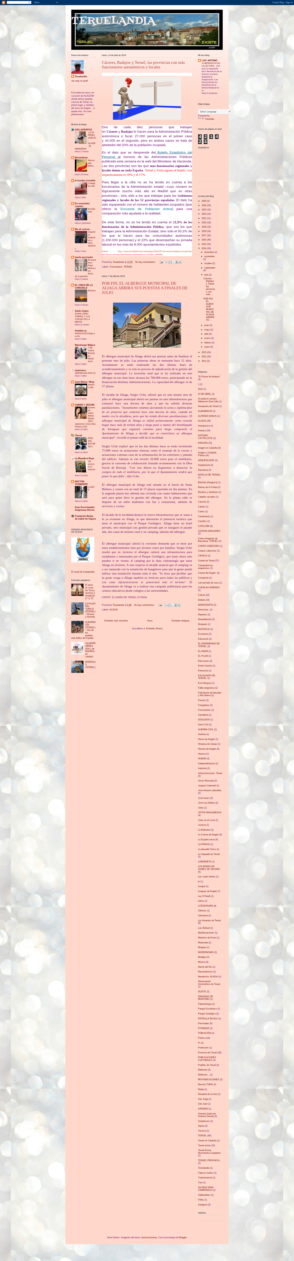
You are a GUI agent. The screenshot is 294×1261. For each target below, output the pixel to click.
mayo (207, 329)
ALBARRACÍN (205, 411)
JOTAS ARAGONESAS (209, 812)
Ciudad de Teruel (206, 560)
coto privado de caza (208, 582)
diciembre (209, 252)
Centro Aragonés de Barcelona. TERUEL (208, 539)
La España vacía (206, 839)
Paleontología (204, 1004)
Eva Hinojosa (204, 683)
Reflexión (202, 1069)
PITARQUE (203, 1028)
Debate (201, 600)
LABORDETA (204, 861)
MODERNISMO (206, 952)
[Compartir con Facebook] (177, 262)
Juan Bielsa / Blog (84, 382)
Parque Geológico (207, 1013)
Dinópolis (202, 624)
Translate (209, 119)
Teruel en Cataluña (207, 1140)
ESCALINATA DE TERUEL (206, 677)
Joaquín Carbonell (207, 785)
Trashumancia (205, 1177)
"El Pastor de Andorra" (209, 376)
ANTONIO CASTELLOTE (205, 436)
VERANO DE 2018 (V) (85, 373)
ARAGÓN (203, 443)
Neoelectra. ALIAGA (208, 976)
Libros (201, 901)
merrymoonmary (149, 1237)
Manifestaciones (206, 932)
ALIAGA (114, 609)
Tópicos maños (205, 1173)
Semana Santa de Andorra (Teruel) (207, 1115)
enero (207, 347)
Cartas (201, 511)
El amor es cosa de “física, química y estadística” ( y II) (90, 591)
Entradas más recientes (116, 620)
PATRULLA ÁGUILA (208, 1018)
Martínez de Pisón (207, 937)
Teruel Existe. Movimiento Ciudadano (209, 1151)
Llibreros (202, 910)
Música (201, 962)
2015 (204, 244)
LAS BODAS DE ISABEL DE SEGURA (209, 867)
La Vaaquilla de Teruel (209, 854)
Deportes (202, 614)
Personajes (203, 1023)
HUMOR (202, 758)
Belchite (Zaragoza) (207, 482)
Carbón (201, 506)
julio (206, 274)
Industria (202, 768)
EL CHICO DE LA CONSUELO (84, 286)
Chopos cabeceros (207, 550)
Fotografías (203, 705)
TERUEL (128, 266)
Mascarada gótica (91, 163)
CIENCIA (202, 555)
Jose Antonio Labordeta (209, 790)
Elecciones (203, 661)
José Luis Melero (206, 802)
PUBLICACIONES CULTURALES (207, 1058)
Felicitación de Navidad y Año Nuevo (209, 694)
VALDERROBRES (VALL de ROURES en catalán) (90, 650)
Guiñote (202, 734)
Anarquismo (204, 425)
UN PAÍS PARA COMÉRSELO (205, 1188)
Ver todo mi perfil (79, 81)
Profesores (203, 1047)
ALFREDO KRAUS (207, 416)
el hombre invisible (85, 180)
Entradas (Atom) (154, 628)
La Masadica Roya (84, 458)
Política (202, 1038)
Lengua (201, 886)
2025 (204, 201)
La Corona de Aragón (208, 834)
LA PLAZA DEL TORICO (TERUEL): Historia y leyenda (90, 610)
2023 (204, 209)
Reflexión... (203, 1074)
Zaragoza (202, 1204)
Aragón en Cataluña (207, 448)
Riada (201, 1089)
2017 (204, 235)
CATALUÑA (203, 526)
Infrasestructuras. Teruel (210, 773)
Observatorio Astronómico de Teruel (209, 982)
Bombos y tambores (208, 492)
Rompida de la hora (207, 1094)
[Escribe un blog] (170, 262)
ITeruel (78, 435)
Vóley (201, 1199)
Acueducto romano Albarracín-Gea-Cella (208, 400)
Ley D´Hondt (204, 896)
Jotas (200, 807)
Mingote (202, 947)
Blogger (182, 1237)
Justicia (202, 825)
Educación (203, 639)
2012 (204, 356)
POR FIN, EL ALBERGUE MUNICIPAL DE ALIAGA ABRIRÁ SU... (208, 309)
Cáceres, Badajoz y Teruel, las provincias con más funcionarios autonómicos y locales (143, 64)
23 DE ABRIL (204, 394)
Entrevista (203, 670)
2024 (204, 205)
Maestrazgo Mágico (85, 345)
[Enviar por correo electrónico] (167, 262)
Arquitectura (204, 465)
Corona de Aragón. (207, 573)
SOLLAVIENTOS (83, 129)
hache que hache (84, 257)
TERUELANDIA (113, 21)
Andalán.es (81, 330)
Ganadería (203, 715)
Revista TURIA (205, 1084)
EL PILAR (203, 656)
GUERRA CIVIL (206, 729)
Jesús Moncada (206, 780)
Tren (200, 1182)
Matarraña (203, 942)
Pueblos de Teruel (207, 1065)
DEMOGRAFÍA (205, 605)
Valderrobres (204, 1195)
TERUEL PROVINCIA (209, 1160)
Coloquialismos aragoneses (205, 566)
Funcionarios (116, 266)
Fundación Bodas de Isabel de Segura (85, 517)
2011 (204, 361)
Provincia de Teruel (207, 1052)
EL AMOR (203, 651)
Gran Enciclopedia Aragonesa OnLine (84, 508)
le (199, 881)
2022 (204, 214)
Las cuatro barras (206, 876)
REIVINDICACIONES (208, 1079)
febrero (208, 342)
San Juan (202, 1104)
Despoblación (204, 619)
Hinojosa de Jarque (207, 744)
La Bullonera (204, 830)
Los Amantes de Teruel (209, 920)
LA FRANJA (204, 844)
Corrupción (203, 578)
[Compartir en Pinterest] (180, 262)
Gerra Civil (203, 724)
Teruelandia (81, 76)
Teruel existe (204, 1145)
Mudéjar (202, 957)
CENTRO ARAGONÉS (209, 531)
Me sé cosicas (82, 229)
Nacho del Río (205, 967)
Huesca (202, 754)
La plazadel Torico (207, 849)
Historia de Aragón (207, 749)
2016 (204, 239)
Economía (203, 634)
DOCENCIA (204, 629)
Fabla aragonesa (206, 688)
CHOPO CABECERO (208, 546)
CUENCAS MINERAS (209, 587)
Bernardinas (81, 157)
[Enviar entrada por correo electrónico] (161, 262)
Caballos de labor (206, 497)
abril (206, 334)
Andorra (202, 430)
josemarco (80, 370)
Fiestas (201, 700)
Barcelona (203, 470)
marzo (207, 338)
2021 (204, 218)
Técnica (202, 1131)
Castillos (202, 521)
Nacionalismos (205, 971)
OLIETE (202, 991)
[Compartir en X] (173, 262)
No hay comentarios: (145, 262)
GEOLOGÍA (204, 719)
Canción (202, 501)
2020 (204, 222)
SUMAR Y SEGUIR (84, 405)
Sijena (201, 1126)
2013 (204, 352)
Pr (199, 1043)
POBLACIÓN (204, 1033)
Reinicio (92, 290)
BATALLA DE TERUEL (209, 474)
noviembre (209, 256)
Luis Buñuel (204, 928)
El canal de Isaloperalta (82, 572)
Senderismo (204, 1121)
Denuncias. (203, 609)
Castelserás (204, 516)
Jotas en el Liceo (206, 820)
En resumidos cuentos (82, 204)
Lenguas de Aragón (207, 891)
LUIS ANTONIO (209, 60)
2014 (204, 248)
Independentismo (206, 763)
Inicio (149, 620)
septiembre (209, 267)
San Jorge (203, 1099)
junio (207, 325)
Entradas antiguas (181, 620)
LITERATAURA (205, 906)
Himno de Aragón (206, 739)
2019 (204, 227)
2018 (204, 231)
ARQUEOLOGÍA (206, 460)
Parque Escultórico (207, 1008)
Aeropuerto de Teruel (208, 406)
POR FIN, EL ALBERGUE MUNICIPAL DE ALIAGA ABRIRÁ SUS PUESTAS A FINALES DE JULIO (145, 288)
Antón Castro (82, 311)
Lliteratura (203, 915)
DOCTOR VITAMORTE (81, 483)
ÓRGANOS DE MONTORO (205, 997)
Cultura (201, 595)
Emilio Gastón (205, 665)
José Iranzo (204, 798)
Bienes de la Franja (207, 487)
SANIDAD (203, 1108)
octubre (208, 263)
